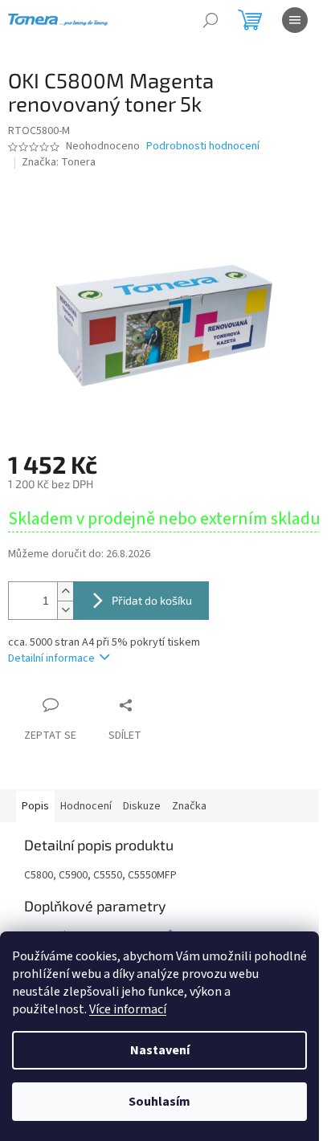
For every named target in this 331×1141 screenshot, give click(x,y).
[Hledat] (210, 20)
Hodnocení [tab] (86, 806)
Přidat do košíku (152, 600)
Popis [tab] (35, 806)
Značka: (59, 162)
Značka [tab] (189, 806)
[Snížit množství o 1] (65, 610)
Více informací (127, 1009)
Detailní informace (51, 658)
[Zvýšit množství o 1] (65, 591)
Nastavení (160, 1050)
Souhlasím (159, 1101)
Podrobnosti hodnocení (202, 146)
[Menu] (295, 20)
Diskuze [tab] (142, 806)
